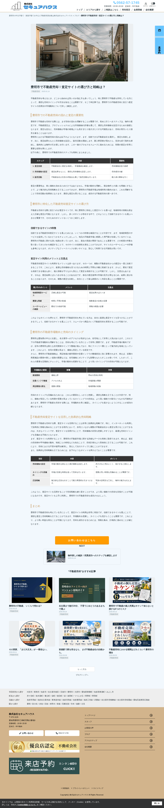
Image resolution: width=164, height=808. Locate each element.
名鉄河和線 (67, 700)
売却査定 (126, 10)
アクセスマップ (91, 740)
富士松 (35, 704)
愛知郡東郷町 (87, 692)
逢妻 (78, 704)
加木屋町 (39, 696)
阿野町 (88, 696)
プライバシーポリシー (81, 788)
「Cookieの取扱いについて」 (26, 805)
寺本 (72, 704)
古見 (83, 704)
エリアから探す (93, 10)
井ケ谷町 (31, 696)
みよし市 (110, 692)
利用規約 (66, 788)
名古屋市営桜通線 (124, 700)
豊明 (28, 704)
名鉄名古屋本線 (44, 700)
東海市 (36, 692)
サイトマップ (98, 788)
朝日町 (60, 696)
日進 (46, 704)
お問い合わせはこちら (82, 540)
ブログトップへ (82, 675)
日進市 (63, 692)
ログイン (145, 6)
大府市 (77, 692)
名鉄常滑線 (31, 700)
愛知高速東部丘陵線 (141, 700)
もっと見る (82, 669)
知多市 (43, 692)
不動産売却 (36, 91)
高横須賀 (65, 704)
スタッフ (88, 722)
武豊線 (97, 700)
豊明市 (70, 692)
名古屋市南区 (53, 692)
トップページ (90, 715)
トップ (79, 10)
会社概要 (150, 10)
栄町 (54, 696)
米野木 (52, 704)
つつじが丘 (79, 696)
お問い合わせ (27, 733)
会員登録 (138, 10)
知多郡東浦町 (99, 692)
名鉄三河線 (88, 700)
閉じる (157, 803)
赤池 (41, 704)
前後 (58, 704)
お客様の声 (89, 728)
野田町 (95, 696)
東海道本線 (56, 700)
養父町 (47, 696)
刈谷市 (29, 692)
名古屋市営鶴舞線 (108, 700)
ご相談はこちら (111, 10)
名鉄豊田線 (78, 700)
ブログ (87, 734)
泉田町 (70, 696)
